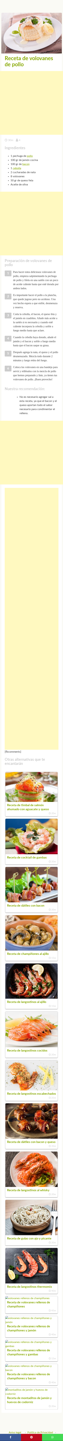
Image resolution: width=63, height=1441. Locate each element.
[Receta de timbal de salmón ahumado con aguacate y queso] (31, 801)
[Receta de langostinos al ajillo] (31, 997)
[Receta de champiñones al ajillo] (31, 949)
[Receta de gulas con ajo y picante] (31, 1234)
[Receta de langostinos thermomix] (31, 1282)
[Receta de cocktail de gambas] (31, 853)
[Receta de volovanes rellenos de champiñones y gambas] (31, 1346)
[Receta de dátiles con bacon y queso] (31, 1137)
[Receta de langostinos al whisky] (31, 1186)
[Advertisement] (31, 103)
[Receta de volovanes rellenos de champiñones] (27, 1298)
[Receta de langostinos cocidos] (31, 1046)
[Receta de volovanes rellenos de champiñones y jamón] (31, 1322)
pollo (30, 156)
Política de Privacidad (40, 1432)
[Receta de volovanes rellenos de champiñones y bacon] (31, 1370)
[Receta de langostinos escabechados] (31, 1089)
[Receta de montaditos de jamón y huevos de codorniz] (31, 1394)
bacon (26, 164)
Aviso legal (15, 1432)
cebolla (17, 168)
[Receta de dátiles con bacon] (31, 901)
